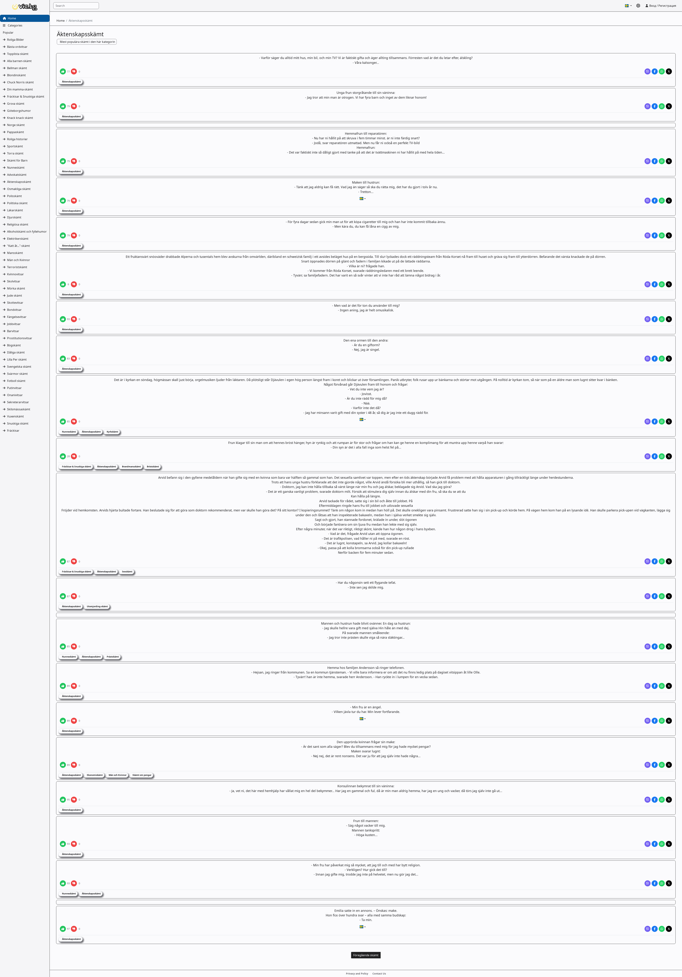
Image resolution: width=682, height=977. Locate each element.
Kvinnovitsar (15, 274)
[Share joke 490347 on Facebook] (655, 284)
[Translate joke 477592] (362, 718)
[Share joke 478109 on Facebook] (655, 456)
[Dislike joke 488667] (74, 421)
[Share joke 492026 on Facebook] (655, 201)
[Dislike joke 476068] (74, 929)
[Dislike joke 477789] (74, 596)
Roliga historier (17, 139)
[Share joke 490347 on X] (669, 284)
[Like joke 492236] (63, 106)
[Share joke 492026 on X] (669, 201)
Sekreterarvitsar (18, 402)
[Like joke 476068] (63, 929)
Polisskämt (14, 196)
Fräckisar (13, 431)
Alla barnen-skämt (19, 61)
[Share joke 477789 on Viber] (648, 596)
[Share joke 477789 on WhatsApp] (662, 596)
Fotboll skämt (16, 381)
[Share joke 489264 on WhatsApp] (662, 319)
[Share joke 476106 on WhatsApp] (662, 844)
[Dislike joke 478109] (74, 456)
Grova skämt (15, 104)
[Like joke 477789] (63, 596)
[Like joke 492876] (63, 71)
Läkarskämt (15, 210)
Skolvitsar (13, 281)
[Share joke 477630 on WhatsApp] (662, 686)
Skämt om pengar (141, 775)
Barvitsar (13, 331)
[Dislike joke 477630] (74, 686)
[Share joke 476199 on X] (669, 800)
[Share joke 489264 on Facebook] (655, 319)
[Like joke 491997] (63, 235)
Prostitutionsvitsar (19, 338)
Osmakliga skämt (19, 189)
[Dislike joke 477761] (74, 646)
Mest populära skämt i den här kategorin (87, 42)
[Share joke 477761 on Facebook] (655, 646)
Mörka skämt (16, 288)
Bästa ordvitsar (17, 47)
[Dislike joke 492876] (74, 71)
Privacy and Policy (357, 973)
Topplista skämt (17, 54)
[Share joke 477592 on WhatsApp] (662, 721)
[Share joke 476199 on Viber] (648, 800)
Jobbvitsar (14, 324)
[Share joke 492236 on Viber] (648, 106)
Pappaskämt (15, 132)
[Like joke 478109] (63, 456)
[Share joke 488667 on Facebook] (655, 421)
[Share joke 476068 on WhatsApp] (662, 929)
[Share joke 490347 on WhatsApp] (662, 284)
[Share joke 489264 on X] (669, 319)
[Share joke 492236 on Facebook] (655, 106)
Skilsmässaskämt (18, 409)
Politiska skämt (17, 203)
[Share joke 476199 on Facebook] (655, 800)
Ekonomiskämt (94, 775)
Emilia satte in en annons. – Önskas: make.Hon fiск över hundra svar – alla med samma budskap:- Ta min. (366, 915)
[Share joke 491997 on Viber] (648, 235)
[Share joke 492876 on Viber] (648, 71)
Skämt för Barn (17, 160)
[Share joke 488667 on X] (669, 421)
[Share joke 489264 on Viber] (648, 319)
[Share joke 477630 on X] (669, 686)
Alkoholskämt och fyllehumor (27, 231)
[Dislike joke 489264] (74, 319)
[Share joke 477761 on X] (669, 646)
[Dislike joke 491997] (74, 235)
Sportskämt (15, 146)
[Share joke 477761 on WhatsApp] (662, 646)
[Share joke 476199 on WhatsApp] (662, 800)
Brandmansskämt (131, 466)
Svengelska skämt (19, 367)
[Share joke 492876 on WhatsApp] (662, 71)
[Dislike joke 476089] (74, 883)
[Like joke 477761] (63, 646)
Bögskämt (14, 345)
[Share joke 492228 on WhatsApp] (662, 161)
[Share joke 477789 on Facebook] (655, 596)
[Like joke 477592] (63, 721)
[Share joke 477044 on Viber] (648, 765)
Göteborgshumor (19, 111)
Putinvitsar (14, 388)
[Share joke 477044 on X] (669, 765)
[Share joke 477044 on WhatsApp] (662, 765)
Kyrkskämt (112, 431)
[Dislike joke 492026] (74, 201)
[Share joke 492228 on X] (669, 161)
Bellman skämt (17, 68)
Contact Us (379, 973)
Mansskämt (15, 253)
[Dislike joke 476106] (74, 844)
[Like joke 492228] (63, 161)
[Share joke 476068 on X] (669, 929)
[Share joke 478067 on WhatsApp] (662, 561)
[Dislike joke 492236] (74, 106)
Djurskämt (14, 217)
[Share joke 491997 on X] (669, 235)
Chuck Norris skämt (20, 82)
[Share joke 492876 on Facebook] (655, 71)
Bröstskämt (152, 466)
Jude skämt (14, 295)
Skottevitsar (15, 303)
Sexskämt (126, 571)
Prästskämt (112, 656)
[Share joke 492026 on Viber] (648, 201)
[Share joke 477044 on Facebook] (655, 765)
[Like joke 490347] (63, 284)
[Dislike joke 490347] (74, 284)
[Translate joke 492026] (362, 198)
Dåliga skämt (16, 352)
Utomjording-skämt (97, 606)
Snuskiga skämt (17, 423)
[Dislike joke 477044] (74, 765)
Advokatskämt (16, 175)
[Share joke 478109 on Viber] (648, 456)
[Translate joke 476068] (362, 926)
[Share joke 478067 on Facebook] (655, 561)
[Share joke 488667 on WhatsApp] (662, 421)
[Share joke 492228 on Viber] (648, 161)
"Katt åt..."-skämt (18, 246)
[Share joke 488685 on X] (669, 359)
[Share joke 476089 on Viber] (648, 883)
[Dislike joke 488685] (74, 359)
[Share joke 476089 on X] (669, 883)
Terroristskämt (17, 267)
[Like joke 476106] (63, 844)
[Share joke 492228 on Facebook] (655, 161)
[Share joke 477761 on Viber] (648, 646)
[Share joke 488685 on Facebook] (655, 359)
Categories (14, 25)
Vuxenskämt (15, 416)
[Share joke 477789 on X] (669, 596)
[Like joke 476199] (63, 800)
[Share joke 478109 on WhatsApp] (662, 456)
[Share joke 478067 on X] (669, 561)
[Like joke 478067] (63, 561)
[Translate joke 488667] (362, 419)
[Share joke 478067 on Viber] (648, 561)
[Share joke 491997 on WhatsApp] (662, 235)
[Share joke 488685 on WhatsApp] (662, 359)
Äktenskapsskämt (19, 182)
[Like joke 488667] (63, 421)
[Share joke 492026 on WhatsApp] (662, 201)
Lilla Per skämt (17, 359)
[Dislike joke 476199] (74, 800)
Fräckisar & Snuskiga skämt (25, 96)
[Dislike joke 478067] (74, 561)
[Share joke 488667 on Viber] (648, 421)
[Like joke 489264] (63, 319)
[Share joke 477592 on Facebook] (655, 721)
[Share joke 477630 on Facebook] (655, 686)
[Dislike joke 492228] (74, 161)
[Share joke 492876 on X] (669, 71)
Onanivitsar (15, 395)
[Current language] (628, 6)
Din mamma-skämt (20, 89)
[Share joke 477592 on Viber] (648, 721)
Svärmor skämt (17, 374)
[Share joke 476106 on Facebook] (655, 844)
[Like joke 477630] (63, 686)
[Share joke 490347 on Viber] (648, 284)
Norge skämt (16, 125)
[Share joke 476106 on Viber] (648, 844)
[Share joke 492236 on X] (669, 106)
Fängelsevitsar (16, 317)
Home (11, 18)
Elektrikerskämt (17, 239)
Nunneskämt (16, 168)
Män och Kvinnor (18, 260)
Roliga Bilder (15, 40)
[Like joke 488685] (63, 359)
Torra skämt (15, 153)
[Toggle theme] (638, 6)
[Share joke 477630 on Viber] (648, 686)
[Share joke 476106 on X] (669, 844)
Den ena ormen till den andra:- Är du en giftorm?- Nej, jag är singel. (365, 345)
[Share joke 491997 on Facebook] (655, 235)
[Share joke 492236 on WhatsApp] (662, 106)
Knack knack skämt (20, 118)
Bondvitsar (14, 310)
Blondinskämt (16, 75)
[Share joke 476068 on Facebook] (655, 929)
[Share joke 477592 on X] (669, 721)
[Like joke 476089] (63, 883)
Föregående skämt (365, 955)
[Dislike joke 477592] (74, 721)
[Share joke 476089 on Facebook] (655, 883)
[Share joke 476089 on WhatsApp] (662, 883)
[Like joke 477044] (63, 765)
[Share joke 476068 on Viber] (648, 929)
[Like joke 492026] (63, 201)
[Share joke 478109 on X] (669, 456)
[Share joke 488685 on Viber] (648, 359)
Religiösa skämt (17, 224)
